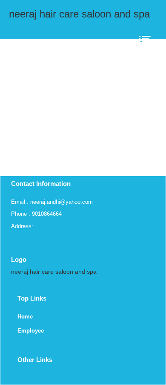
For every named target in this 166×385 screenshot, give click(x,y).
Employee (30, 330)
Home (25, 316)
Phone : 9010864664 (36, 214)
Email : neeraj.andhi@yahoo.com (52, 202)
